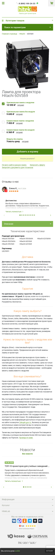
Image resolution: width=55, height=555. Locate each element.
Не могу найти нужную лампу (14, 165)
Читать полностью (13, 212)
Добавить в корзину (27, 151)
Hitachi (22, 34)
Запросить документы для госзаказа (17, 167)
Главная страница (9, 34)
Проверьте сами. (26, 438)
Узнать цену (13, 141)
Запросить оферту (37, 165)
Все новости (27, 454)
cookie (17, 551)
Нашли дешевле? (27, 159)
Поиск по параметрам (15, 27)
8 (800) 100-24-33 (27, 3)
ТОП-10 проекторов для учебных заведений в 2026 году (27, 466)
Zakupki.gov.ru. (25, 422)
